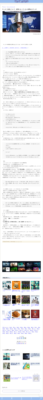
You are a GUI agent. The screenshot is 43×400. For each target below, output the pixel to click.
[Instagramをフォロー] (19, 343)
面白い (30, 333)
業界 (8, 328)
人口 (36, 327)
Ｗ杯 (19, 333)
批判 (32, 327)
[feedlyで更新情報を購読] (23, 343)
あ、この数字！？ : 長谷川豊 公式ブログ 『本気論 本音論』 (14, 47)
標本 (26, 333)
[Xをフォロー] (17, 343)
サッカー (34, 328)
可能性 (20, 331)
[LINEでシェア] (23, 338)
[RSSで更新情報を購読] (25, 343)
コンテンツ (27, 330)
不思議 (12, 328)
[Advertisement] (22, 38)
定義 (38, 328)
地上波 (32, 330)
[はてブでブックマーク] (21, 338)
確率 (4, 328)
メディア (5, 330)
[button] (25, 338)
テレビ (17, 330)
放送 (13, 330)
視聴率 (12, 331)
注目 (37, 331)
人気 (4, 333)
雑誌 (23, 328)
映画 (15, 328)
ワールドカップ (6, 327)
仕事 (33, 331)
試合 (26, 328)
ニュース (22, 330)
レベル (10, 330)
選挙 (22, 327)
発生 (19, 328)
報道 (8, 331)
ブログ (12, 333)
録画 (25, 327)
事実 (15, 333)
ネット (16, 331)
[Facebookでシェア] (19, 338)
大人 (15, 327)
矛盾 (18, 327)
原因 (4, 331)
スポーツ (36, 330)
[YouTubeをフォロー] (21, 343)
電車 (29, 327)
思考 (8, 333)
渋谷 (11, 327)
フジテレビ (29, 331)
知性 (23, 333)
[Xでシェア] (17, 338)
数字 (30, 328)
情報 (24, 331)
